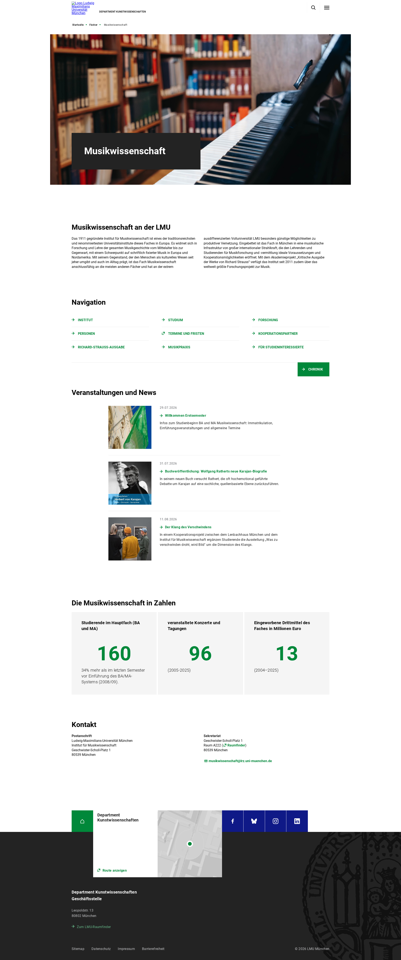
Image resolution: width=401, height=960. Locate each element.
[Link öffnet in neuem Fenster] (157, 843)
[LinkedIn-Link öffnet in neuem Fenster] (297, 821)
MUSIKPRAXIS (179, 347)
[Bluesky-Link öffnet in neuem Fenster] (254, 821)
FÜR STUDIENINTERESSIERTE (281, 347)
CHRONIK (315, 369)
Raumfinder (236, 745)
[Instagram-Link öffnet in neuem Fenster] (275, 821)
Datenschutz (101, 949)
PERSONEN (86, 334)
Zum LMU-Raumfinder (94, 927)
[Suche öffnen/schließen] (313, 7)
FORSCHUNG (268, 320)
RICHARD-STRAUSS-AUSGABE (101, 347)
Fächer (93, 24)
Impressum (126, 949)
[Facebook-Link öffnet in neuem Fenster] (232, 821)
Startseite (78, 24)
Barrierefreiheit (153, 949)
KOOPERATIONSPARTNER (278, 334)
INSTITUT (85, 320)
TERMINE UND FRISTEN (186, 334)
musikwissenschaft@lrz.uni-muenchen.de (240, 761)
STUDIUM (175, 320)
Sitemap (78, 949)
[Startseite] (82, 821)
